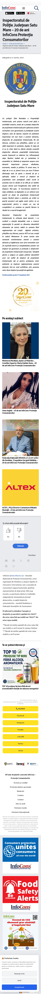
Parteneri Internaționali (20, 812)
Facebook (20, 716)
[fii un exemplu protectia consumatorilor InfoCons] (20, 932)
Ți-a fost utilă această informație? (15, 523)
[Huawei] (31, 13)
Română (25, 992)
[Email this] (6, 560)
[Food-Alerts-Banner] (20, 894)
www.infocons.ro (16, 576)
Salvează (20, 546)
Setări (19, 980)
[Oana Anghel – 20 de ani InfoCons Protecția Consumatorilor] (20, 390)
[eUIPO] (32, 764)
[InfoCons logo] (9, 8)
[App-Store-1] (20, 13)
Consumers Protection (12, 700)
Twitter (20, 744)
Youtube (20, 730)
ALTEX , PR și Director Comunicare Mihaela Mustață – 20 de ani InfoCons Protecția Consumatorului (19, 510)
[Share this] (13, 560)
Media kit (20, 791)
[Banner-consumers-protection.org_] (20, 855)
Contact (20, 800)
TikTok (20, 751)
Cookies (20, 795)
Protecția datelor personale (20, 787)
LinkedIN (20, 737)
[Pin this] (6, 566)
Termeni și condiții (20, 783)
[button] (23, 8)
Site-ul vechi (20, 804)
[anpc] (9, 764)
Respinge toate (19, 974)
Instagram (20, 723)
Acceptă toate (19, 987)
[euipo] (20, 764)
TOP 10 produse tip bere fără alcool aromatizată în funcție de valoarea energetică (20, 687)
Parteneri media (20, 808)
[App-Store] (9, 13)
